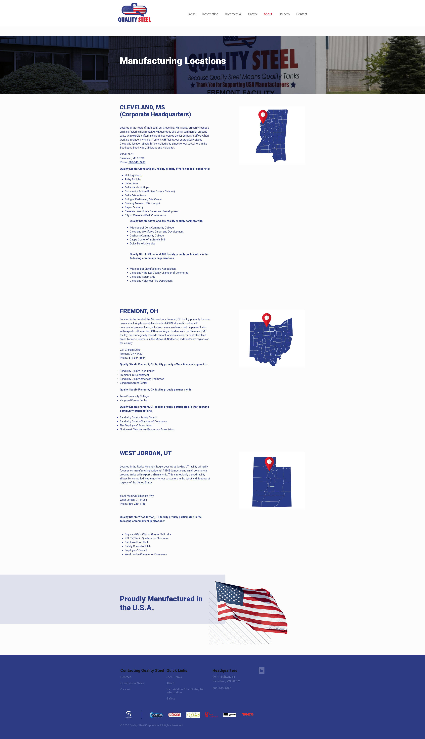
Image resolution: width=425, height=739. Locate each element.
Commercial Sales (132, 683)
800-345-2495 (136, 162)
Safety (171, 698)
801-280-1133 (136, 503)
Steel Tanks (174, 677)
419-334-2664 (136, 357)
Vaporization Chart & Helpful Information (185, 691)
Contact (125, 677)
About (170, 683)
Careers (125, 689)
